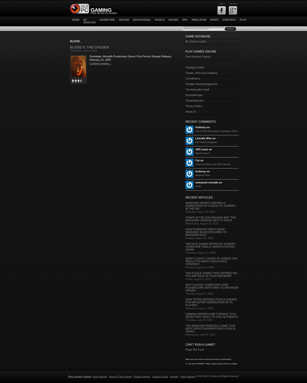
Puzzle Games (142, 376)
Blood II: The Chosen (89, 47)
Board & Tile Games (120, 376)
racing (173, 20)
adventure (107, 20)
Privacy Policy (193, 106)
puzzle (160, 20)
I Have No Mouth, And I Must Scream (212, 164)
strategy (229, 20)
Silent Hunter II (202, 153)
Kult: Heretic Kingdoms (206, 142)
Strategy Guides (194, 67)
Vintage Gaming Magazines (201, 84)
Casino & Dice (160, 376)
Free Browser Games (198, 56)
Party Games (187, 376)
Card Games (100, 376)
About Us (190, 111)
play (243, 20)
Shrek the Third (202, 175)
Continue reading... (100, 63)
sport (214, 20)
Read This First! (194, 349)
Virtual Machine (194, 100)
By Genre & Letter (195, 41)
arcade (124, 20)
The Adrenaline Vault (197, 89)
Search (230, 29)
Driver (198, 186)
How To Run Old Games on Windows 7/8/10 (216, 131)
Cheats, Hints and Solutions (201, 73)
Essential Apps (194, 95)
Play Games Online (79, 376)
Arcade (174, 376)
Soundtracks (192, 78)
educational (142, 20)
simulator (199, 20)
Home (75, 20)
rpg (185, 20)
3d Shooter (89, 21)
